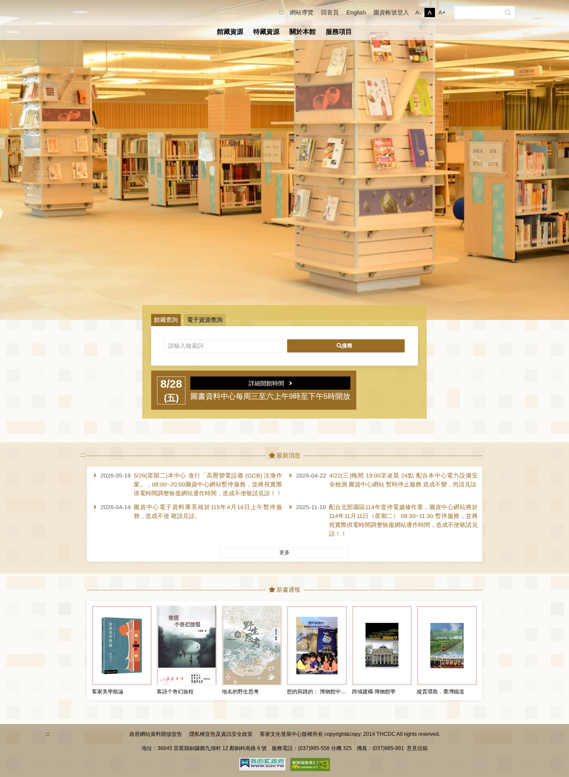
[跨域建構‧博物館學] (382, 645)
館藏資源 (230, 31)
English (356, 12)
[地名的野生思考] (252, 645)
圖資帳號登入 (391, 12)
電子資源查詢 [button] (205, 320)
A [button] (430, 12)
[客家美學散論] (122, 645)
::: (281, 12)
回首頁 (330, 12)
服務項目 (339, 31)
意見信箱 (417, 748)
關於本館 (302, 31)
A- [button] (418, 12)
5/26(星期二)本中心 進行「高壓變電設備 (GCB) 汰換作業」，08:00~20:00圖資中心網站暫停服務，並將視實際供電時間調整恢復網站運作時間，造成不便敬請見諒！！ (208, 484)
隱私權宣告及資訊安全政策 (221, 734)
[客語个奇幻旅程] (187, 645)
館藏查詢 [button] (166, 320)
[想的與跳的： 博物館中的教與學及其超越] (317, 645)
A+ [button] (442, 12)
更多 (284, 552)
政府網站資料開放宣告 (155, 734)
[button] (507, 12)
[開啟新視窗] (262, 763)
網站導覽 (301, 12)
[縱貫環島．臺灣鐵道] (447, 645)
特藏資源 (266, 31)
